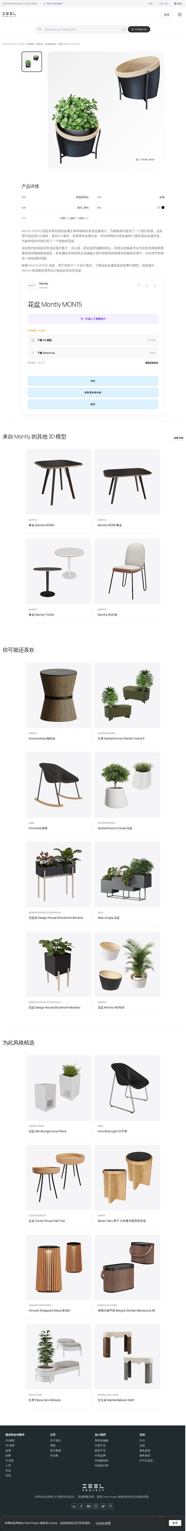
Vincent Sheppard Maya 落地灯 (50, 1310)
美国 (179, 3)
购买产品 (100, 1450)
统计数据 (55, 1450)
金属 (161, 197)
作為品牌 (100, 1455)
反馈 (142, 1445)
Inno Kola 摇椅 (38, 828)
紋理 (8, 1450)
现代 (79, 207)
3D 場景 (10, 1445)
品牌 (8, 1455)
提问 (93, 404)
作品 (8, 1470)
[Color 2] (158, 207)
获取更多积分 (151, 362)
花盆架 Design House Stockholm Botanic (56, 918)
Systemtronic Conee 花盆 (115, 828)
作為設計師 (101, 1465)
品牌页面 (178, 437)
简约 (86, 207)
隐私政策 (145, 1450)
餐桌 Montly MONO (41, 525)
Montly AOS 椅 (107, 615)
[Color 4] (162, 207)
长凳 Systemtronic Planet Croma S (121, 738)
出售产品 (100, 1445)
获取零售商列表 (93, 392)
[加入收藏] (146, 285)
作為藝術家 (101, 1460)
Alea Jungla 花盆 (109, 918)
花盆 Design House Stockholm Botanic (54, 1007)
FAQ (142, 1440)
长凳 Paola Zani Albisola (44, 1400)
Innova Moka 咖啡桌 (42, 738)
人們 (8, 1465)
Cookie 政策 (103, 1523)
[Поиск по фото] (123, 29)
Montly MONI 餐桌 (110, 525)
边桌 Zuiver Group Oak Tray (47, 1221)
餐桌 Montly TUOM (41, 615)
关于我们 (55, 1440)
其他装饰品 (82, 197)
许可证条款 (146, 1460)
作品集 (54, 1455)
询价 (93, 380)
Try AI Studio (54, 3)
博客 (53, 1445)
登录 (166, 15)
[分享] (154, 285)
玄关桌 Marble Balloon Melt (116, 1400)
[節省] (138, 285)
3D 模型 (10, 1440)
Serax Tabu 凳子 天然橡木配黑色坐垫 (122, 1221)
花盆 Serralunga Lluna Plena (47, 1131)
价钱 (8, 1475)
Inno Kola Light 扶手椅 (112, 1131)
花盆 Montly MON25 (111, 1007)
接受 (175, 1523)
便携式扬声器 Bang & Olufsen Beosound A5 (126, 1310)
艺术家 (9, 1460)
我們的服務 (101, 1440)
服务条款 (145, 1455)
